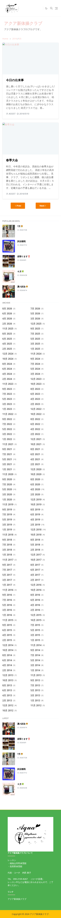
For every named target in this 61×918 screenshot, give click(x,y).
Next (42, 205)
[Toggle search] (51, 8)
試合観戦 (21, 241)
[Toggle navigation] (56, 8)
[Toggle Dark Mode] (46, 8)
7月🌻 (20, 226)
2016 (14, 38)
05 (20, 38)
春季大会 (12, 160)
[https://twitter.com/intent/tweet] (40, 8)
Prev (19, 205)
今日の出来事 (15, 80)
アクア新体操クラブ (23, 23)
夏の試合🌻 (22, 286)
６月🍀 (20, 271)
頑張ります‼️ (23, 256)
